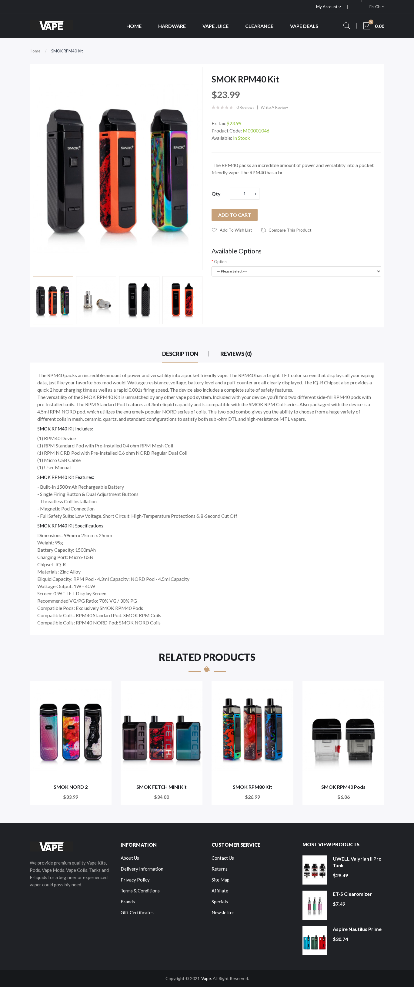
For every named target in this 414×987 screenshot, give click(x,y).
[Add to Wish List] (103, 689)
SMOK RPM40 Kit (67, 51)
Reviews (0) (236, 353)
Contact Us (223, 858)
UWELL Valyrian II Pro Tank (357, 862)
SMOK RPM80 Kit (252, 787)
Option (220, 261)
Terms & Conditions (140, 890)
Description (180, 353)
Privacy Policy (135, 879)
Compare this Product (290, 230)
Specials (220, 901)
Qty (216, 193)
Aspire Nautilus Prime (357, 929)
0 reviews (245, 107)
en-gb (375, 6)
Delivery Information (142, 869)
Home (35, 51)
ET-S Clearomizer (352, 894)
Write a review (274, 107)
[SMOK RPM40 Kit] (53, 300)
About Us (130, 858)
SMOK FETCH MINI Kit (161, 787)
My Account (327, 6)
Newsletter (223, 912)
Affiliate (220, 890)
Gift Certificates (137, 912)
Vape (206, 978)
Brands (128, 901)
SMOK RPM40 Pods (343, 787)
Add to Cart (234, 215)
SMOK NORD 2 (71, 787)
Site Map (220, 879)
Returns (220, 869)
